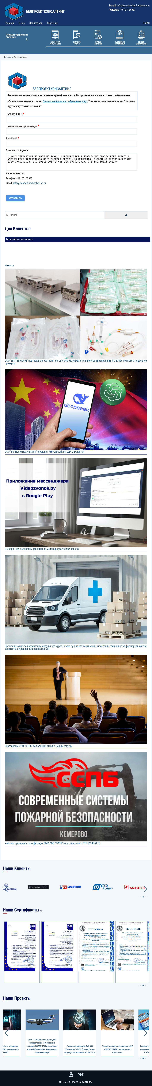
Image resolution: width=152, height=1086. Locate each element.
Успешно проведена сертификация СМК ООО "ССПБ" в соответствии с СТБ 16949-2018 (52, 843)
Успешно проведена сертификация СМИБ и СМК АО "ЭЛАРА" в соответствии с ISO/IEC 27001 (79, 1049)
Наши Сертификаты (21, 909)
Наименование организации (21, 126)
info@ (120, 5)
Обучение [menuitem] (52, 23)
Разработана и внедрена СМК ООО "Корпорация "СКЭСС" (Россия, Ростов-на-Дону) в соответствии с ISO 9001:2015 (42, 1049)
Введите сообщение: (17, 150)
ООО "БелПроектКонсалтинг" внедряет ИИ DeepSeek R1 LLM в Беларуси (44, 451)
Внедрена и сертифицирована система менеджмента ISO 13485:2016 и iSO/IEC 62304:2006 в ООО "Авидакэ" (117, 1049)
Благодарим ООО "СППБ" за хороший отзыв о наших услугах (38, 746)
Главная (7, 57)
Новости (9, 265)
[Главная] (14, 10)
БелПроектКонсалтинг (45, 11)
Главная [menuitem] (9, 23)
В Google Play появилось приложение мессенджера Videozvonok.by (42, 548)
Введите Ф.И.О (14, 114)
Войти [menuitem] (146, 22)
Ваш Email (11, 138)
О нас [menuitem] (22, 23)
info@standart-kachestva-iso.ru (29, 183)
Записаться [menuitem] (35, 23)
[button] (6, 889)
